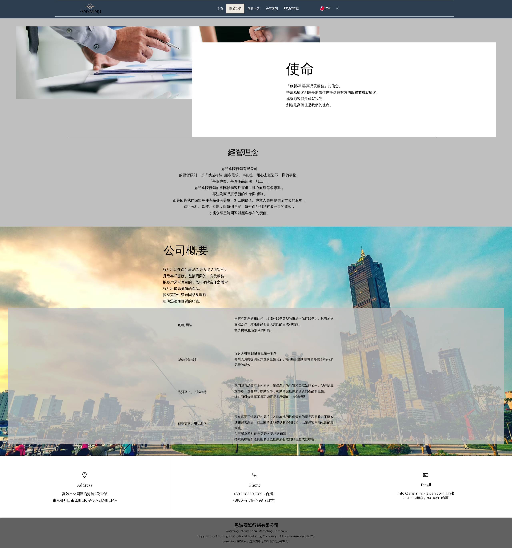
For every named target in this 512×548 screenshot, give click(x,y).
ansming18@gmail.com (421, 498)
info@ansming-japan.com (421, 493)
